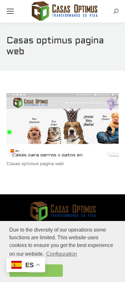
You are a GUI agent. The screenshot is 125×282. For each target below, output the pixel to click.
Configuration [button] (61, 254)
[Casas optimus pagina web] (62, 124)
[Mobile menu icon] (10, 11)
